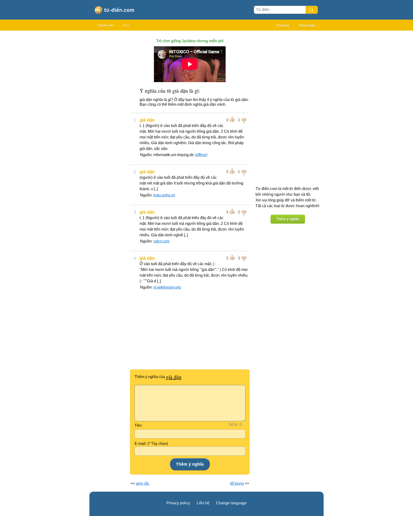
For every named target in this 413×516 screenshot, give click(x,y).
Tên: (138, 425)
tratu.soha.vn (164, 195)
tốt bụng (237, 483)
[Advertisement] (108, 105)
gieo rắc (142, 483)
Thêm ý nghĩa (288, 219)
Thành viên (105, 25)
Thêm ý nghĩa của (158, 377)
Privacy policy (178, 503)
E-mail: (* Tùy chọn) (151, 444)
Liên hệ (203, 503)
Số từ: (233, 424)
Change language (231, 503)
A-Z (126, 25)
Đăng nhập (307, 25)
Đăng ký (283, 25)
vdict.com (161, 241)
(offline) (201, 155)
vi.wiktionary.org (167, 287)
